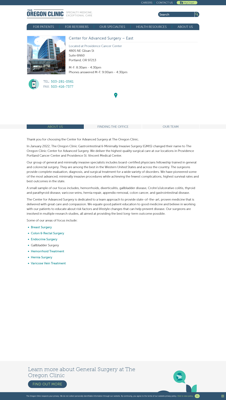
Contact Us (164, 2)
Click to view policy (185, 396)
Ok (197, 396)
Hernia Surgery (41, 257)
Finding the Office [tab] (113, 126)
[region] (115, 98)
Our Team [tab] (171, 126)
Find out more (47, 384)
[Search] (197, 14)
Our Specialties (112, 27)
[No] (222, 396)
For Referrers (77, 27)
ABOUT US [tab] (55, 126)
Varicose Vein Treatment (48, 263)
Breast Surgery (41, 227)
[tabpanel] (113, 201)
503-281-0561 (58, 81)
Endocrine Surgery (44, 239)
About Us (185, 27)
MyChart (189, 2)
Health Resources (151, 27)
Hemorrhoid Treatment (47, 251)
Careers (146, 2)
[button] (115, 95)
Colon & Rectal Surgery (47, 233)
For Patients (43, 27)
